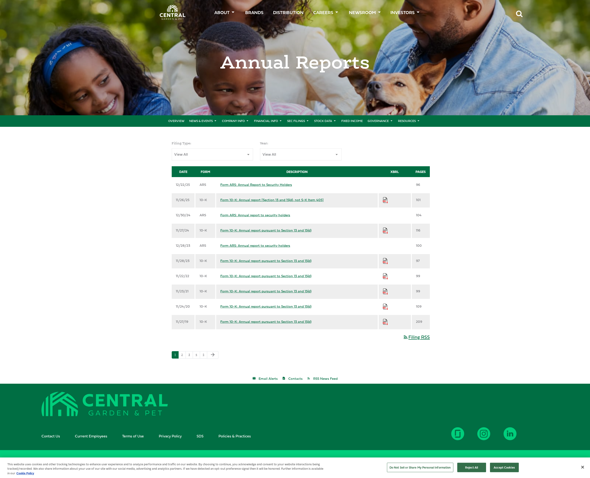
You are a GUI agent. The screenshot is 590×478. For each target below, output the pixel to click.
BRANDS (254, 12)
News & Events (201, 121)
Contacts (295, 378)
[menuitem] (255, 11)
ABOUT (222, 12)
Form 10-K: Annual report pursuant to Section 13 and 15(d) (265, 230)
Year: (264, 143)
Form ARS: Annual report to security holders (255, 215)
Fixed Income (352, 121)
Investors (402, 12)
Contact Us (50, 436)
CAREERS (323, 12)
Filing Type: (181, 143)
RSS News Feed (325, 378)
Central (170, 10)
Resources (407, 121)
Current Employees (91, 436)
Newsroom (362, 12)
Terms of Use (133, 436)
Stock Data (323, 121)
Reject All (471, 467)
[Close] (583, 467)
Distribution (288, 12)
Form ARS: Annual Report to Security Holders (256, 184)
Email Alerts (268, 378)
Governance (378, 121)
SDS (200, 436)
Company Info (233, 121)
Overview (176, 121)
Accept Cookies (504, 467)
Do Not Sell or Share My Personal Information (420, 467)
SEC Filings (296, 121)
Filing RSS (416, 337)
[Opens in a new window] (517, 437)
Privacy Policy (170, 436)
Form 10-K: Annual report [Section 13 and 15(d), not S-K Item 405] (272, 199)
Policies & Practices (234, 436)
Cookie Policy (25, 473)
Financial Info (266, 121)
